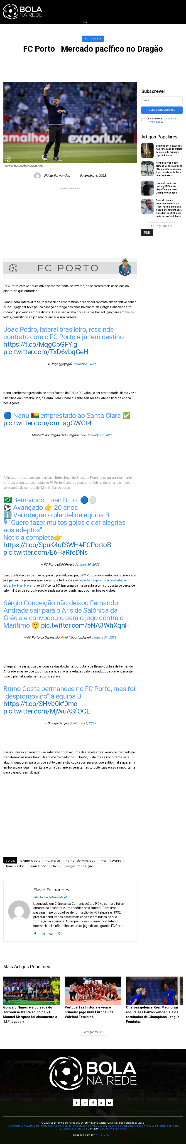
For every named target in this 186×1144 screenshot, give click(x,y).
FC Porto (93, 38)
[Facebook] (35, 933)
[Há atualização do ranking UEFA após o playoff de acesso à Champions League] (147, 188)
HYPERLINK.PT (104, 1134)
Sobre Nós (173, 1125)
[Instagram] (84, 1102)
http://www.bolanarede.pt (49, 897)
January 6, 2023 (84, 364)
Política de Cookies (59, 1125)
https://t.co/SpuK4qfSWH (41, 545)
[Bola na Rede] (93, 1074)
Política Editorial (155, 1125)
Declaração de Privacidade (89, 1125)
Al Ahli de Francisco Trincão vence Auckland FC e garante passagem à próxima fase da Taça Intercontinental (169, 169)
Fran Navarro (111, 860)
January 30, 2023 (87, 564)
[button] (85, 21)
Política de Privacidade (161, 120)
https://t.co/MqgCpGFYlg (40, 344)
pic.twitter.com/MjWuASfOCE (46, 711)
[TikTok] (92, 1102)
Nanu (55, 866)
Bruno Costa (30, 860)
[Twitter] (59, 933)
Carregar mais (160, 226)
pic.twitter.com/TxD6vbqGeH (45, 352)
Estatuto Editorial (35, 1125)
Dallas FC (75, 393)
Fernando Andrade (80, 860)
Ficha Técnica (15, 1125)
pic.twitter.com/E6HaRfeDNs (45, 552)
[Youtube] (109, 1102)
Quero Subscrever (161, 110)
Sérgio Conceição (79, 866)
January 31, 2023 (99, 435)
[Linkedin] (43, 933)
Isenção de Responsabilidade (125, 1125)
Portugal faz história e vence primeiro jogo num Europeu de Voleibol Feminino (89, 1012)
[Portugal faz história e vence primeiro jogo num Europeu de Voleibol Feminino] (93, 991)
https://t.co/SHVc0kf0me (40, 704)
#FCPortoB (95, 545)
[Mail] (51, 933)
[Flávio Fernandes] (38, 175)
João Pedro (14, 866)
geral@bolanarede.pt (113, 1128)
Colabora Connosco (74, 1128)
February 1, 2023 (84, 723)
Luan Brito (37, 866)
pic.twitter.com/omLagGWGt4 (47, 423)
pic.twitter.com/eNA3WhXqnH (85, 625)
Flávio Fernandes (57, 176)
